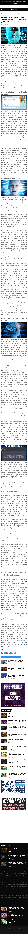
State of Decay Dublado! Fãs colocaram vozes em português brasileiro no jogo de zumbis (16, 768)
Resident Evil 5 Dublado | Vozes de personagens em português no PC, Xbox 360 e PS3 (17, 734)
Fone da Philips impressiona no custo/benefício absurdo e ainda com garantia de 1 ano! (16, 675)
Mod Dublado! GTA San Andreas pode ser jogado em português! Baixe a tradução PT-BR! (17, 774)
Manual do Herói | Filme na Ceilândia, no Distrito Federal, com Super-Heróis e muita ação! (17, 863)
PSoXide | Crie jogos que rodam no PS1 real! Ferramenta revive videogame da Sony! (16, 741)
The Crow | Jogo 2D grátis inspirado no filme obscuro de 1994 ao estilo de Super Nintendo (17, 727)
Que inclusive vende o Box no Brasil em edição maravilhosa (14, 479)
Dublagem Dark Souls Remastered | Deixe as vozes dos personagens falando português (17, 761)
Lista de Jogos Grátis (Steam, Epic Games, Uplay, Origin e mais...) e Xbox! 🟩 (17, 721)
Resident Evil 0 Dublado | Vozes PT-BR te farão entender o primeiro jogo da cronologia (17, 748)
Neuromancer (13, 431)
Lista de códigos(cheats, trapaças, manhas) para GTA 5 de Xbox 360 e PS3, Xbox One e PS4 (16, 909)
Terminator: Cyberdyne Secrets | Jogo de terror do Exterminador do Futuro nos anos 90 (17, 850)
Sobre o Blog (11, 928)
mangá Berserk (14, 503)
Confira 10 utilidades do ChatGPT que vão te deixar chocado (14, 608)
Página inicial (3, 13)
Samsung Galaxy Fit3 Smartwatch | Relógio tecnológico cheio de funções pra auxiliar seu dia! (16, 668)
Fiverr (3, 606)
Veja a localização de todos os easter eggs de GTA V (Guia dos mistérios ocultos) (16, 921)
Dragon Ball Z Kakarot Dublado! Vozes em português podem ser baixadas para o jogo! (17, 754)
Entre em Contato (19, 928)
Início (7, 928)
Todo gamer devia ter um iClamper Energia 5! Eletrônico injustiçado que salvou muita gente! (16, 662)
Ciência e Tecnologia (11, 13)
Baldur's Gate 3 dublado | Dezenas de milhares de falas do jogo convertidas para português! (16, 715)
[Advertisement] (14, 827)
